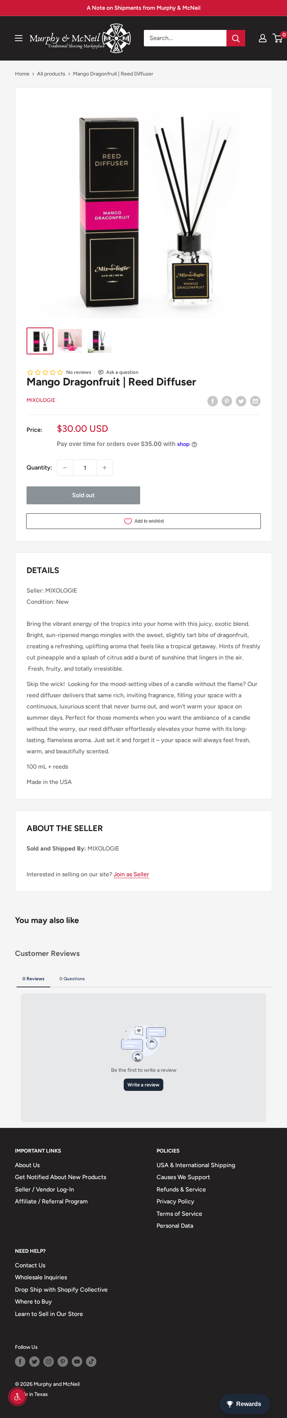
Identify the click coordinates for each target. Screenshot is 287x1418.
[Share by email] (255, 400)
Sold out (83, 495)
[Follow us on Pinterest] (63, 1361)
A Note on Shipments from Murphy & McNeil (144, 7)
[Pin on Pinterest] (227, 400)
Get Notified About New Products (60, 1177)
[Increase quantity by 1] (104, 468)
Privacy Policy (175, 1201)
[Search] (235, 38)
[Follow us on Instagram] (48, 1361)
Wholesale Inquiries (41, 1277)
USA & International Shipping (196, 1165)
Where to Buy (33, 1301)
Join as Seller (131, 874)
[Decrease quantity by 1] (65, 468)
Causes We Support (183, 1177)
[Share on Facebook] (212, 400)
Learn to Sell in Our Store (49, 1313)
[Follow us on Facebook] (20, 1361)
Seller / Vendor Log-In (44, 1189)
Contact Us (30, 1265)
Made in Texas (31, 1394)
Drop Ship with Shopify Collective (61, 1289)
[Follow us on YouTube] (77, 1361)
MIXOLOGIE (41, 400)
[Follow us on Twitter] (34, 1361)
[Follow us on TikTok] (91, 1361)
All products (51, 74)
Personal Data (175, 1225)
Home (22, 74)
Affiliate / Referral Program (51, 1201)
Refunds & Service (181, 1189)
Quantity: (39, 467)
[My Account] (262, 38)
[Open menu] (18, 38)
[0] (278, 38)
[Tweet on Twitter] (241, 400)
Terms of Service (179, 1213)
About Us (27, 1165)
